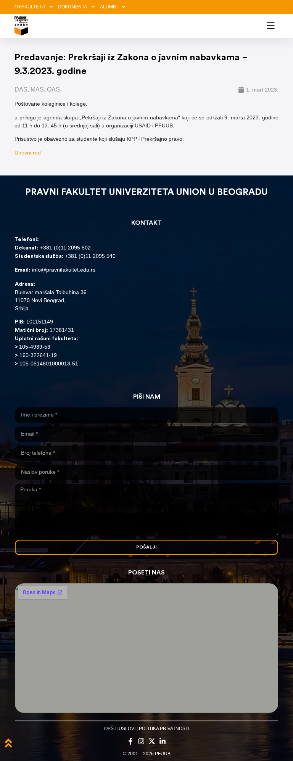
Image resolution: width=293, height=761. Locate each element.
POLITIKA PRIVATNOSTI (164, 728)
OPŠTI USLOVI (119, 728)
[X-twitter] (151, 741)
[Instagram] (141, 741)
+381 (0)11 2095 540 (90, 256)
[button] (270, 25)
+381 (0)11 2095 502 (65, 248)
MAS (37, 89)
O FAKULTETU (29, 7)
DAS (20, 89)
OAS (53, 89)
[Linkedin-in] (162, 741)
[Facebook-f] (130, 741)
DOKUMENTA (72, 7)
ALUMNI (109, 7)
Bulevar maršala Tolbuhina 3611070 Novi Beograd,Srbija (51, 300)
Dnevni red (27, 153)
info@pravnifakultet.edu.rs (63, 270)
